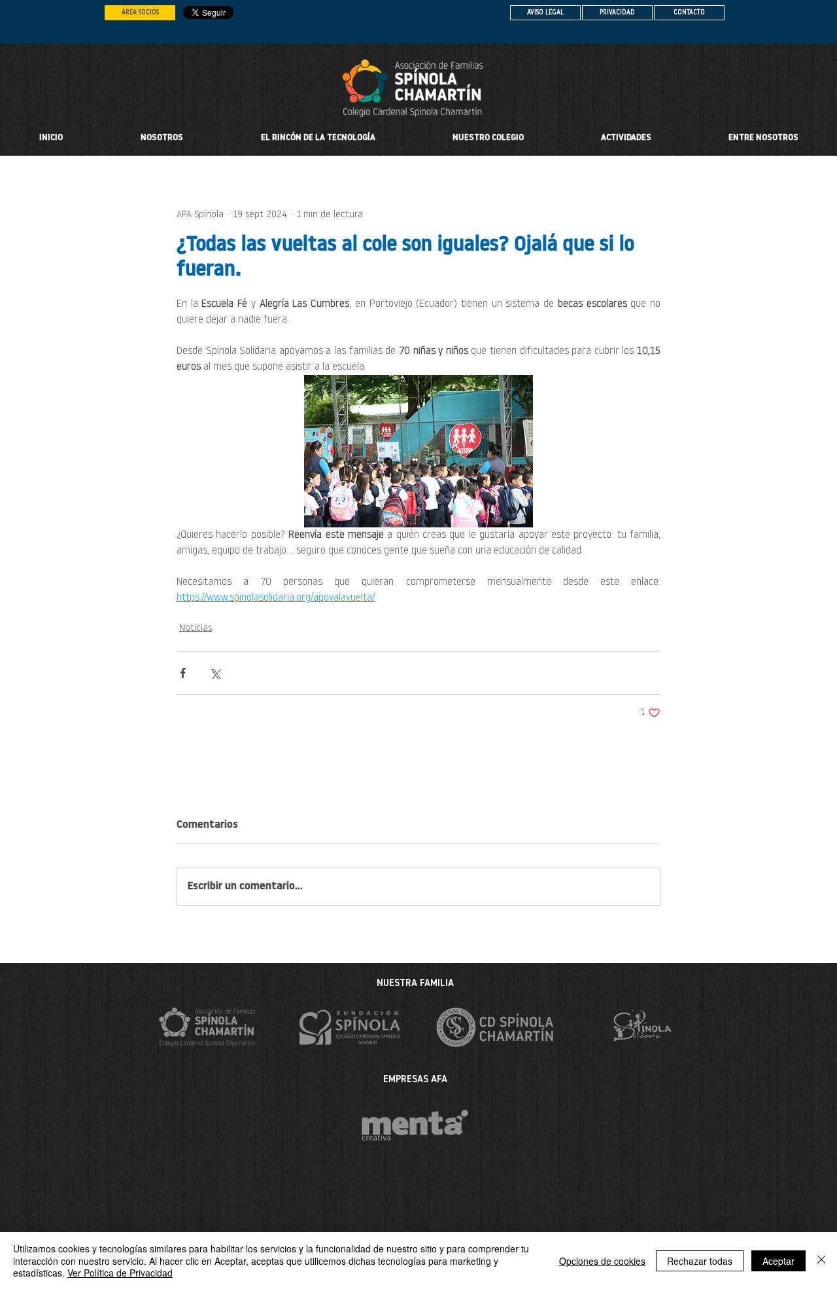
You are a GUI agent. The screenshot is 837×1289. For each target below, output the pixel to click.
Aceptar (778, 1260)
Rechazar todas (699, 1260)
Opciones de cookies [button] (602, 1260)
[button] (488, 138)
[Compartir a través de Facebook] (183, 673)
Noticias (195, 628)
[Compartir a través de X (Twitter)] (215, 673)
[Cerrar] (821, 1261)
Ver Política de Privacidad (120, 1272)
